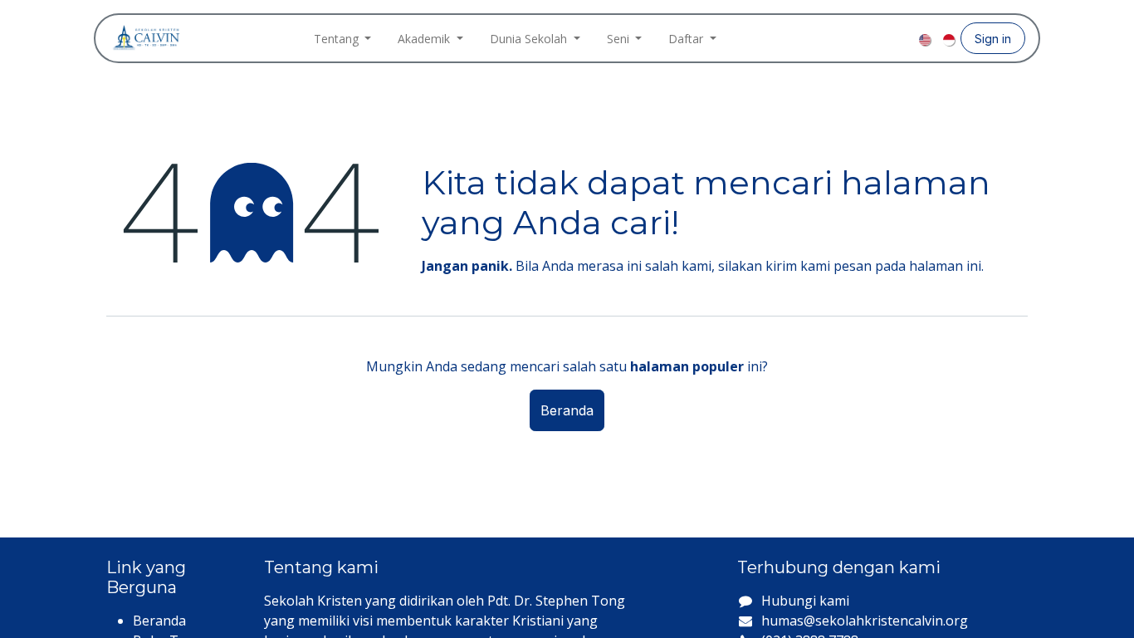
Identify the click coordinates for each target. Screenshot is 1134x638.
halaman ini (945, 266)
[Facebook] (851, 38)
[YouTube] (904, 38)
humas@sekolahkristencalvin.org (864, 620)
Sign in (993, 39)
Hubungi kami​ (805, 600)
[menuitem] (343, 38)
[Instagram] (877, 38)
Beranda (567, 410)
